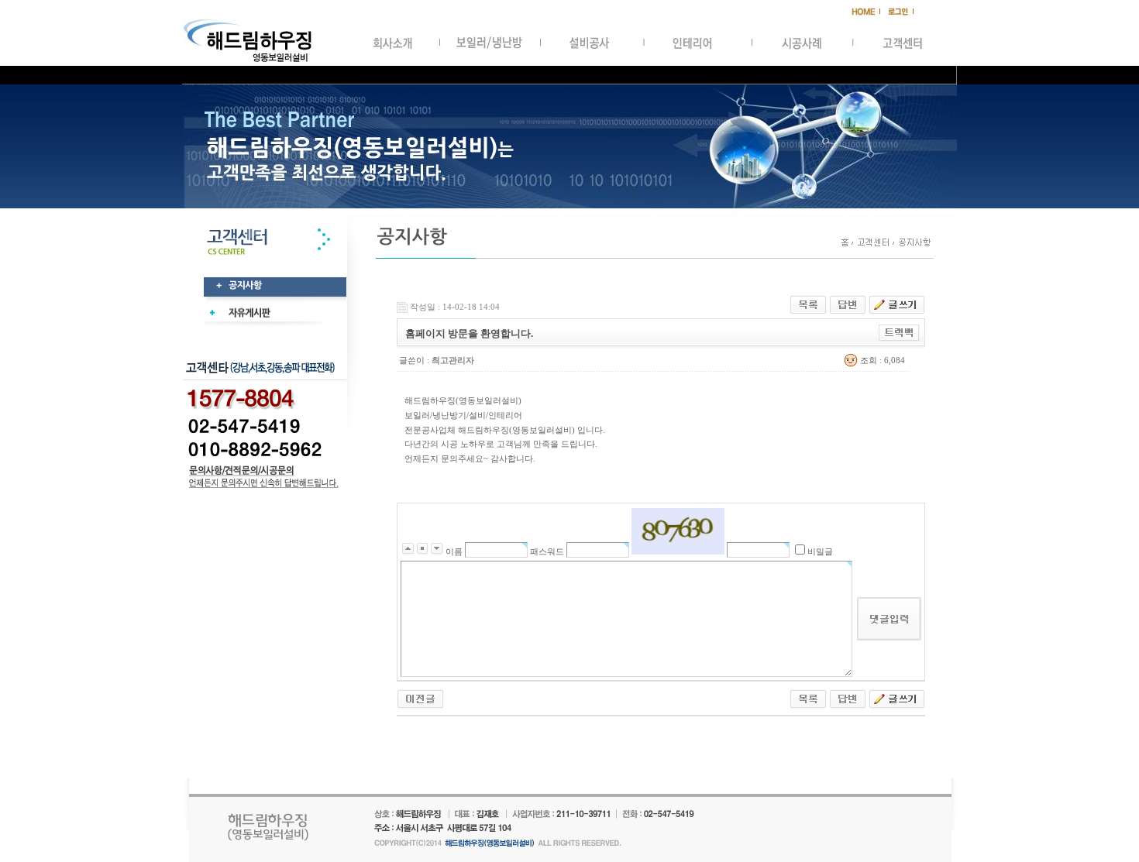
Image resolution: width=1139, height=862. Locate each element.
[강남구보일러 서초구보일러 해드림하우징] (420, 697)
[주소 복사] (899, 332)
